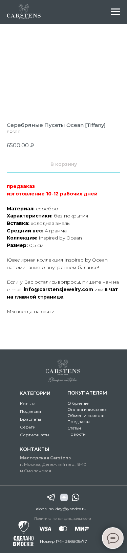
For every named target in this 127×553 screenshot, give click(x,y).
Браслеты (30, 419)
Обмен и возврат (86, 415)
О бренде (78, 403)
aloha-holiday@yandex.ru (61, 508)
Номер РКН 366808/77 (63, 541)
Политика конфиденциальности (62, 518)
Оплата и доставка (87, 409)
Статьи (74, 428)
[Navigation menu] (115, 11)
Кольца (28, 403)
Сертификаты (34, 434)
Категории (35, 393)
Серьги (28, 427)
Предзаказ (78, 421)
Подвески (30, 411)
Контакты (34, 449)
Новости (76, 434)
